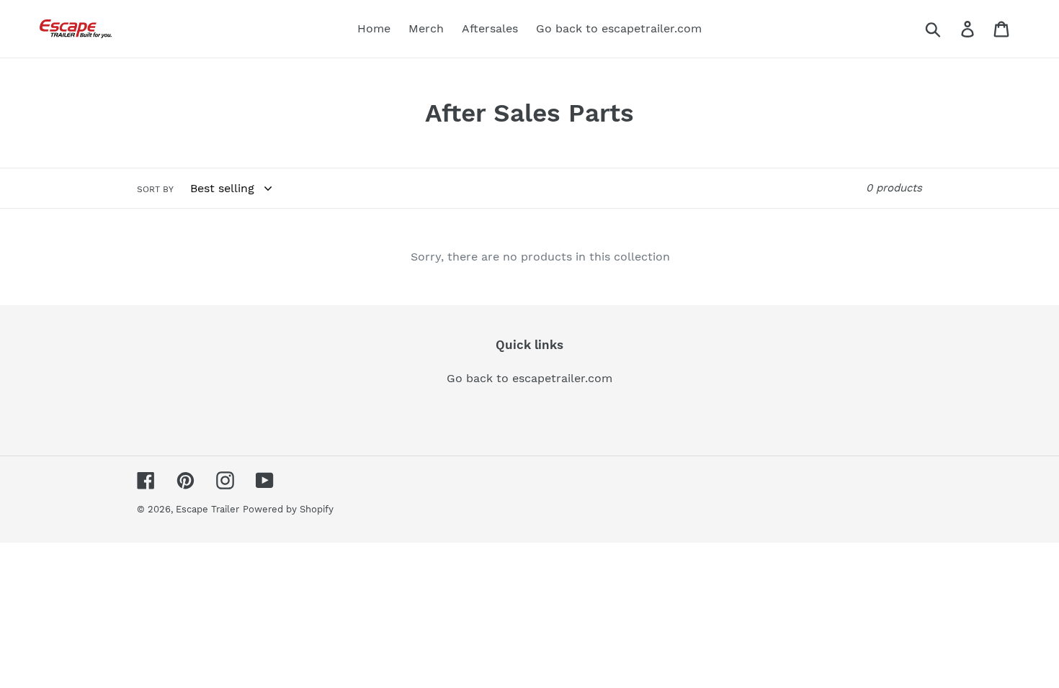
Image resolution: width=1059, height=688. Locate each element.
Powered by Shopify (288, 509)
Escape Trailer (207, 509)
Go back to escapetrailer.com (529, 378)
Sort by (155, 189)
